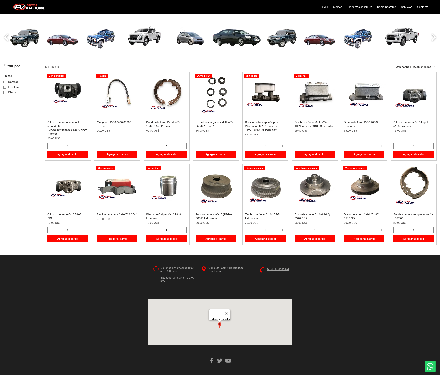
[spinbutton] (67, 146)
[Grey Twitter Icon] (219, 360)
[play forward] (433, 37)
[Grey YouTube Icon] (228, 360)
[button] (338, 7)
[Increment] (85, 146)
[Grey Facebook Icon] (211, 360)
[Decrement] (50, 146)
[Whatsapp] (430, 366)
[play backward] (6, 37)
